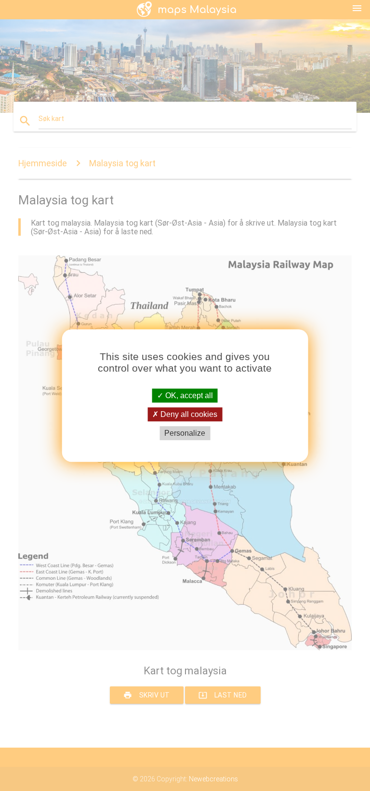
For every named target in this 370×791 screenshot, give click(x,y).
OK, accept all (188, 395)
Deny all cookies (188, 414)
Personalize (184, 433)
